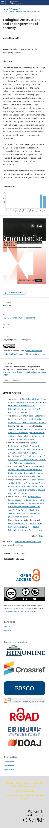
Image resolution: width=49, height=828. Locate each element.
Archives (14, 9)
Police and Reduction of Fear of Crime (25, 523)
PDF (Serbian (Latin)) (15, 292)
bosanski (8, 626)
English (7, 630)
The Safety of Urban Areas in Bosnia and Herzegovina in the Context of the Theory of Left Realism (27, 402)
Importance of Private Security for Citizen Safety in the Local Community (26, 500)
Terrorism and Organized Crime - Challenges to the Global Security (26, 469)
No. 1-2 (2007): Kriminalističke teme (17, 11)
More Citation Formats (14, 380)
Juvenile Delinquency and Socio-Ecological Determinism (23, 446)
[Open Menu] (2, 2)
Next (41, 536)
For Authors (9, 765)
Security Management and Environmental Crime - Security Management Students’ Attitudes (27, 432)
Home (5, 9)
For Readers (9, 761)
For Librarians (9, 770)
